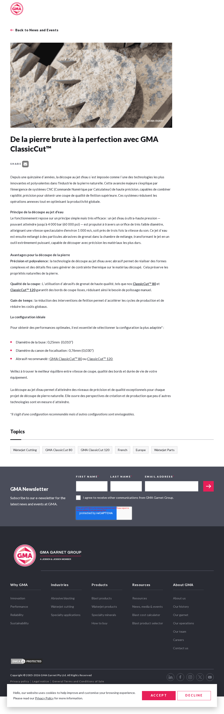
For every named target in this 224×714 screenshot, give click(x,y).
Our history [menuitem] (181, 606)
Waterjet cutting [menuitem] (62, 606)
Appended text (208, 486)
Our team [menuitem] (179, 631)
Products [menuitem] (100, 585)
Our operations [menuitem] (183, 623)
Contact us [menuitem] (180, 648)
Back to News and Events (36, 30)
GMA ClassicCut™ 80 (65, 359)
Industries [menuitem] (59, 585)
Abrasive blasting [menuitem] (63, 598)
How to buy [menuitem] (99, 623)
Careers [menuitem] (178, 640)
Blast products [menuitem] (102, 598)
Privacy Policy (44, 698)
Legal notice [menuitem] (40, 681)
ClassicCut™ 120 (22, 290)
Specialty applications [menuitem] (65, 615)
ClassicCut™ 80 (144, 284)
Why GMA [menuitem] (19, 585)
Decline (194, 695)
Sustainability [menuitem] (19, 623)
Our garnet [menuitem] (180, 615)
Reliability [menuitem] (16, 615)
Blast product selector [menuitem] (147, 623)
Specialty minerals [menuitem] (104, 615)
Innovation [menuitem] (17, 598)
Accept (159, 695)
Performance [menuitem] (19, 606)
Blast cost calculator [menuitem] (146, 615)
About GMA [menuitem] (183, 585)
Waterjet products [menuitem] (104, 606)
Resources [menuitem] (141, 585)
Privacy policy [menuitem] (19, 681)
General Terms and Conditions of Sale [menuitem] (78, 681)
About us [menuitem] (179, 598)
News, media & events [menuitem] (147, 606)
